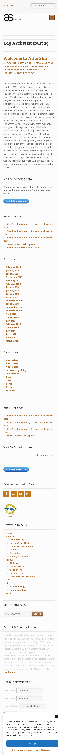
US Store (13, 563)
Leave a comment (25, 73)
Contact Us (15, 553)
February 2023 (13, 280)
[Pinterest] (21, 494)
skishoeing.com (44, 187)
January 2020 (12, 287)
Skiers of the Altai (19, 543)
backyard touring (34, 66)
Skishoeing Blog (17, 589)
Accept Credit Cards (10, 515)
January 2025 (12, 270)
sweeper (46, 69)
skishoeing (22, 69)
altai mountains (44, 63)
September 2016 (14, 300)
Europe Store (16, 573)
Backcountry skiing (16, 370)
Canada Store (16, 566)
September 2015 (14, 307)
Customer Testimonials (22, 546)
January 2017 (12, 297)
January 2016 (12, 303)
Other (28, 63)
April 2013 (11, 314)
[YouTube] (14, 494)
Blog (8, 583)
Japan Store (15, 569)
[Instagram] (28, 494)
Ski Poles (10, 390)
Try (8, 579)
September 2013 (14, 310)
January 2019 (12, 290)
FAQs (8, 593)
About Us (11, 536)
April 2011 (11, 337)
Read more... (10, 672)
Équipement (12, 373)
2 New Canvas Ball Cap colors (22, 244)
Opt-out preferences (22, 750)
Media (12, 549)
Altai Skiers (13, 63)
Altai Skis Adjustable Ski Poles (23, 247)
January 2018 (12, 294)
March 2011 (12, 340)
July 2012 (10, 320)
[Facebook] (6, 494)
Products (11, 559)
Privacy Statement (42, 750)
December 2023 (14, 277)
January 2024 (12, 273)
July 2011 (10, 330)
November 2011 (14, 327)
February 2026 (13, 267)
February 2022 (13, 283)
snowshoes (35, 69)
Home (9, 533)
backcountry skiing (13, 66)
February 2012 (13, 324)
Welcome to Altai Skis (25, 58)
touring (7, 73)
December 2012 (14, 317)
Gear (21, 63)
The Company (16, 539)
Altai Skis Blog (17, 586)
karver (6, 69)
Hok (46, 66)
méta (13, 69)
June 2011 (11, 334)
